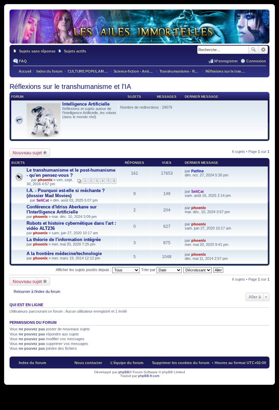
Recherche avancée (263, 50)
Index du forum (32, 363)
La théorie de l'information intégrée (64, 239)
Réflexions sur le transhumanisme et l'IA (70, 86)
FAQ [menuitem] (23, 61)
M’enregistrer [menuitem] (226, 61)
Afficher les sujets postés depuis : (84, 270)
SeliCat (42, 200)
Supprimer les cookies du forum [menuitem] (181, 363)
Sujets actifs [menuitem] (75, 51)
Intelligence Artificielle (86, 104)
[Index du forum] (139, 36)
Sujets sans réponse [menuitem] (37, 51)
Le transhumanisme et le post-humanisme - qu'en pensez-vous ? (71, 173)
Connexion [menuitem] (256, 61)
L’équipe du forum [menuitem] (127, 363)
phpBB (123, 372)
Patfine (197, 171)
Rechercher (253, 50)
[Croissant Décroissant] (197, 270)
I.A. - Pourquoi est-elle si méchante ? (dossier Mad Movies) (66, 193)
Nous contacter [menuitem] (88, 363)
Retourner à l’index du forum (37, 291)
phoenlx (45, 180)
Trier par (149, 270)
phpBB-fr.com (148, 376)
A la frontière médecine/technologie (64, 253)
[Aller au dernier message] (207, 171)
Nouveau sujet (27, 152)
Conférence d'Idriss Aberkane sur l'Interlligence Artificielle (62, 209)
